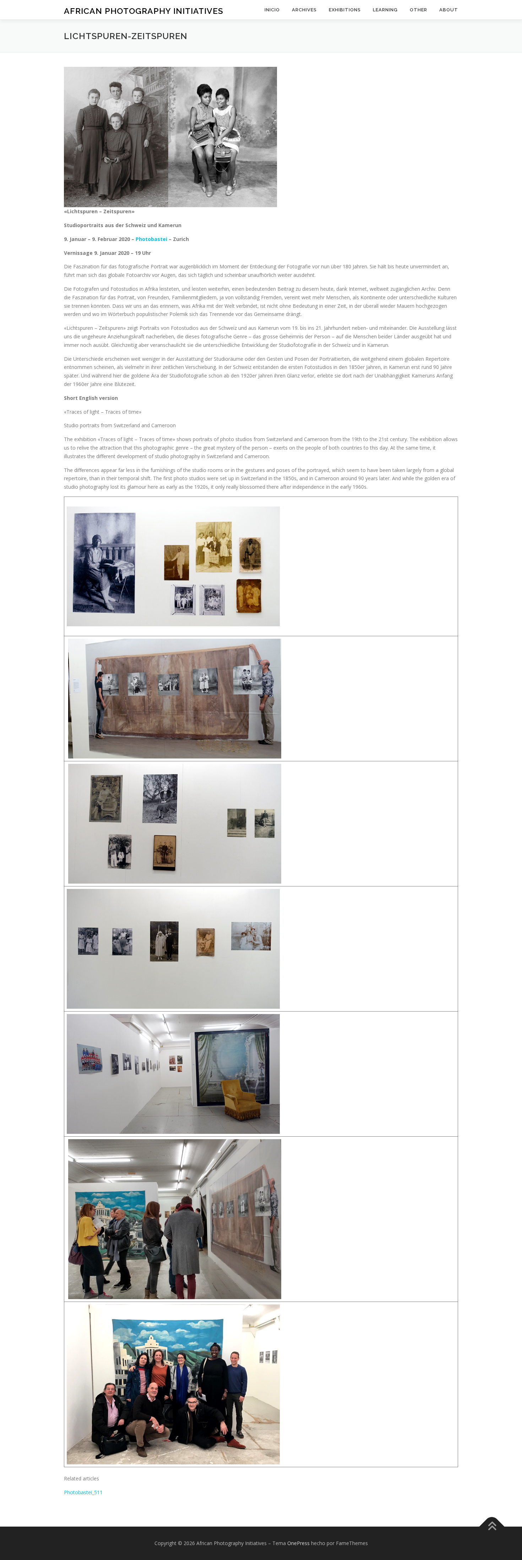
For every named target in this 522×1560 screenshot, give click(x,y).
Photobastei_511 (83, 1492)
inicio (272, 9)
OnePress (298, 1543)
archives (304, 9)
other (418, 9)
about (448, 9)
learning (385, 9)
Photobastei (152, 239)
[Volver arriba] (492, 1526)
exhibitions (345, 9)
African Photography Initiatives (143, 11)
